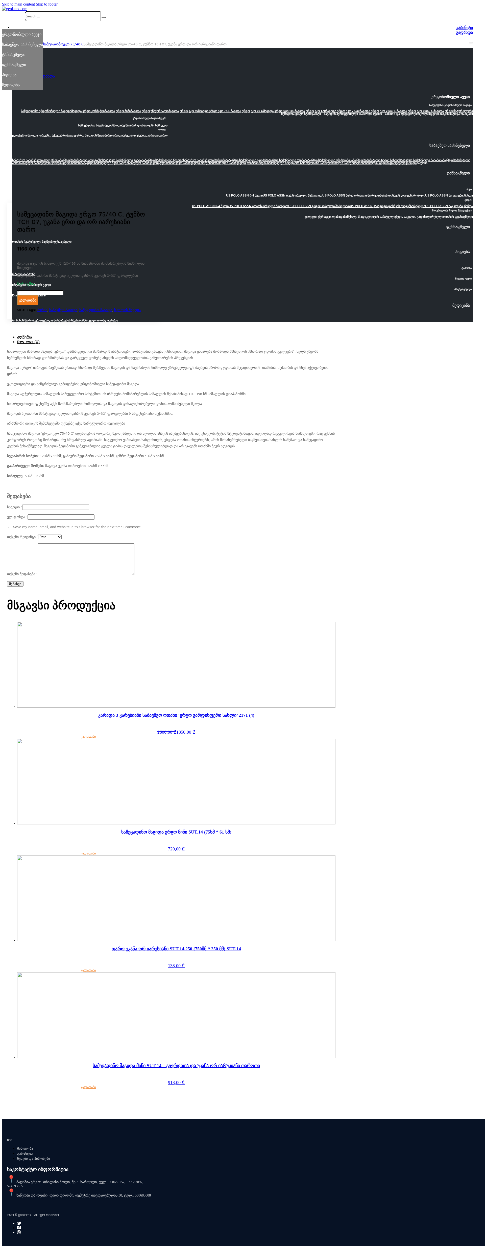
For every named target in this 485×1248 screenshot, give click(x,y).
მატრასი (359, 163)
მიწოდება (25, 1148)
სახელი (14, 507)
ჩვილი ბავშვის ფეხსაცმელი (51, 241)
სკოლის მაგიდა (127, 310)
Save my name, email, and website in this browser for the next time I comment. (77, 526)
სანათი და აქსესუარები (401, 114)
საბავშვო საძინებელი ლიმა (285, 160)
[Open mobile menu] (471, 42)
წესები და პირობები (33, 1158)
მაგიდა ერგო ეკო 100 (279, 111)
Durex (16, 295)
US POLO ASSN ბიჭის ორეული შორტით (351, 195)
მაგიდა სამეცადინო (46, 44)
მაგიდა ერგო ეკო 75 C (247, 111)
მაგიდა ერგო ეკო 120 (310, 111)
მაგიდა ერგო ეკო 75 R (214, 111)
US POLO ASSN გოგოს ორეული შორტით (258, 206)
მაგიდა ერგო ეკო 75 (183, 111)
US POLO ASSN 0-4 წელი (244, 195)
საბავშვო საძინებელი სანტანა (204, 160)
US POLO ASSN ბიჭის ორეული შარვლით (292, 195)
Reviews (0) (28, 341)
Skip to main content (18, 4)
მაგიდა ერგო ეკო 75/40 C (415, 111)
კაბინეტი (464, 27)
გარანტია (25, 1153)
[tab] (176, 337)
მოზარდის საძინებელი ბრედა (273, 163)
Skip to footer (47, 4)
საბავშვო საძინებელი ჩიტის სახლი (374, 160)
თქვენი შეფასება (22, 574)
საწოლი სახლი (342, 163)
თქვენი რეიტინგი (22, 537)
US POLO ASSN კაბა (364, 206)
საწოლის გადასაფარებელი (385, 163)
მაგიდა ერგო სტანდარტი (302, 114)
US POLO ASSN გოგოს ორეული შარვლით (319, 206)
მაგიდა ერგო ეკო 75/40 (343, 111)
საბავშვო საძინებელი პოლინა (190, 163)
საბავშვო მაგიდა (63, 310)
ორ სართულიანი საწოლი (313, 163)
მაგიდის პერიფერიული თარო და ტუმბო (353, 114)
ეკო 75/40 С (73, 44)
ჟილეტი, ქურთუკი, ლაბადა (324, 216)
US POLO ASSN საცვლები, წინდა (449, 195)
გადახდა (464, 32)
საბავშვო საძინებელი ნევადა (162, 160)
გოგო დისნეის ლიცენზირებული (402, 206)
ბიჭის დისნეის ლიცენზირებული (402, 195)
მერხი (42, 310)
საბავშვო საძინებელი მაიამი (419, 160)
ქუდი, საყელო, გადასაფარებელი (419, 216)
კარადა (411, 163)
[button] (242, 98)
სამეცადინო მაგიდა (95, 310)
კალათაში (88, 736)
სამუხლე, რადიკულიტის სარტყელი (369, 216)
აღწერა (24, 337)
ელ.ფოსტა (17, 517)
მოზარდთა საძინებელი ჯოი (232, 163)
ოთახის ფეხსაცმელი (458, 216)
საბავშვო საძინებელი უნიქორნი (327, 160)
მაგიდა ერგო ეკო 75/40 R (378, 111)
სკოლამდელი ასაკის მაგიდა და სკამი (445, 114)
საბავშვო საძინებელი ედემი (245, 160)
